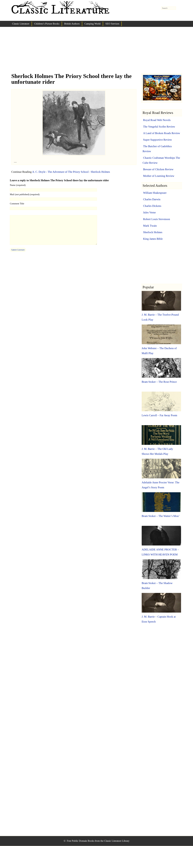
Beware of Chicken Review (158, 169)
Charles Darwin (151, 199)
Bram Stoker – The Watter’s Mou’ (161, 516)
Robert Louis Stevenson (156, 219)
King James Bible (153, 238)
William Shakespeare (154, 192)
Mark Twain (150, 225)
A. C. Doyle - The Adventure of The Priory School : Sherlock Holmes (71, 171)
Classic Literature (20, 23)
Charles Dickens (152, 205)
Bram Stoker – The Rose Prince (159, 381)
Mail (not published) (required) (25, 194)
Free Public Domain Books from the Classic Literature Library (98, 840)
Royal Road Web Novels (157, 120)
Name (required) (18, 185)
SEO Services (112, 23)
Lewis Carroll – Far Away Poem (159, 415)
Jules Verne (149, 212)
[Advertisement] (96, 52)
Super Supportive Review (157, 139)
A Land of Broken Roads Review (161, 133)
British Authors (72, 23)
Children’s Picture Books (46, 23)
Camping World (92, 23)
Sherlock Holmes (152, 232)
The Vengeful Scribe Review (159, 126)
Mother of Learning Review (158, 175)
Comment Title (17, 203)
